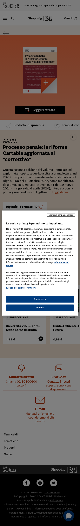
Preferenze (40, 299)
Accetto (40, 307)
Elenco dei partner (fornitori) (21, 288)
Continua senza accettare (61, 215)
